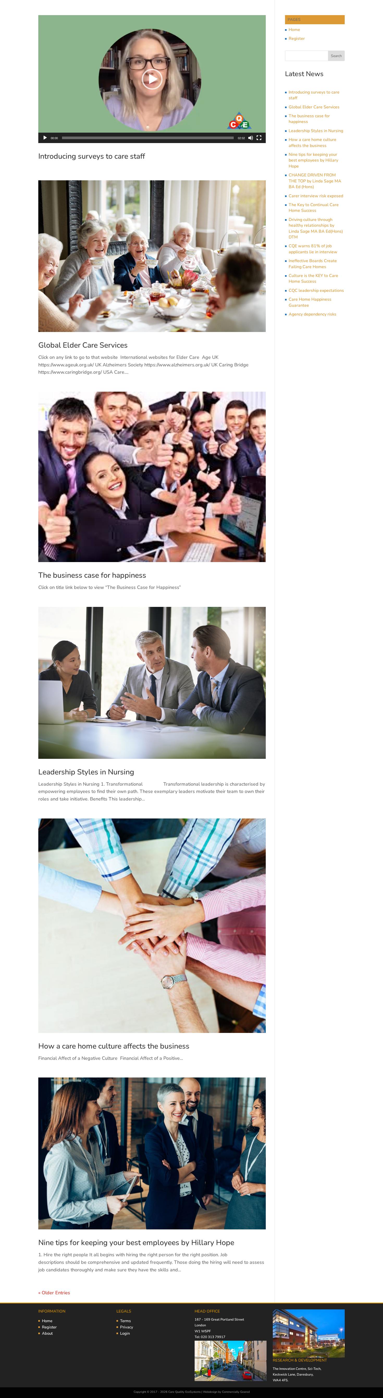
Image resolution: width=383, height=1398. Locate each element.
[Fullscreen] (259, 137)
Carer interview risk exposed (316, 196)
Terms (125, 1320)
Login (125, 1333)
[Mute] (250, 137)
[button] (152, 79)
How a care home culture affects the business (113, 1046)
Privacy (126, 1327)
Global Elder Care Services (83, 345)
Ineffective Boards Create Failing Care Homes (313, 263)
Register (297, 38)
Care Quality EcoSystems (184, 1392)
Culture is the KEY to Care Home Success (313, 278)
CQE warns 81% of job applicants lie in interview (313, 249)
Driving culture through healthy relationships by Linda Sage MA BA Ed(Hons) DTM (316, 228)
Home (294, 30)
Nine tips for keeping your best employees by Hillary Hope (136, 1242)
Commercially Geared (236, 1392)
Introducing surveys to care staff (91, 156)
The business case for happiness (92, 575)
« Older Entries (54, 1293)
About (47, 1333)
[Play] (45, 137)
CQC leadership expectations (316, 290)
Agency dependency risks (312, 314)
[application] (152, 79)
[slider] (148, 138)
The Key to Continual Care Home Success (314, 207)
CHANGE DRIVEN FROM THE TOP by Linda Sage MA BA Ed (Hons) (315, 181)
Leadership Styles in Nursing (86, 772)
